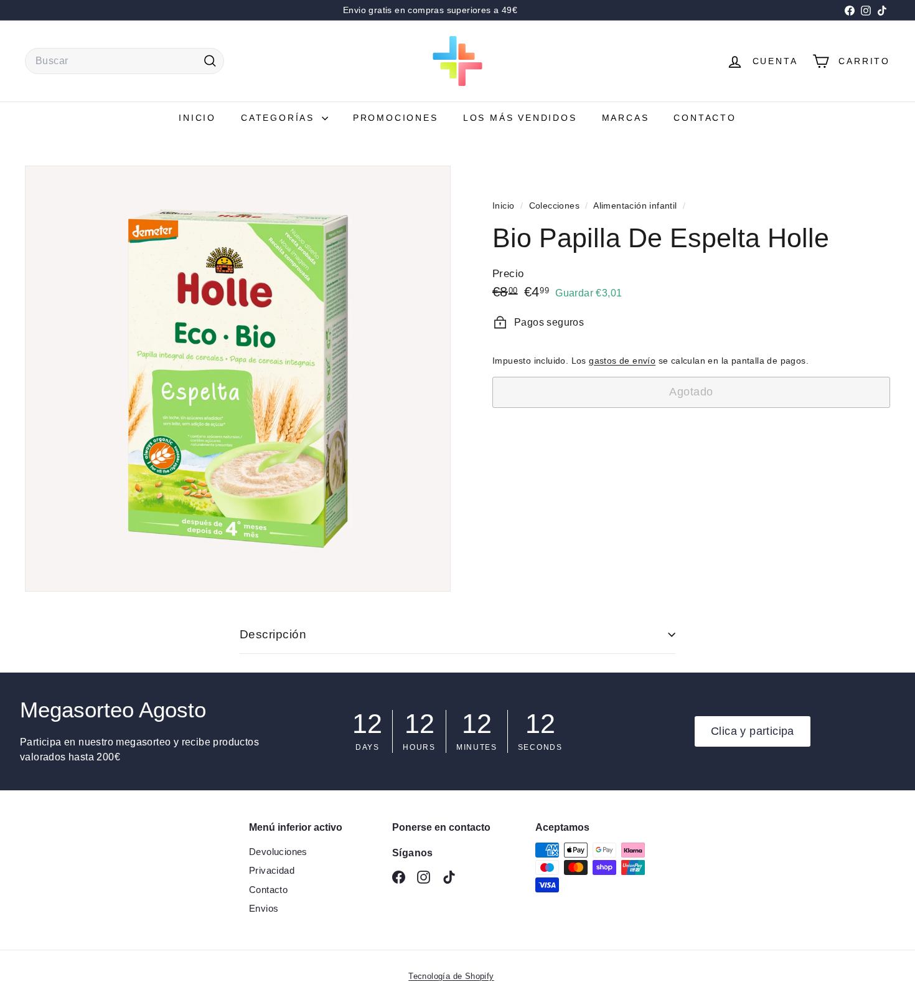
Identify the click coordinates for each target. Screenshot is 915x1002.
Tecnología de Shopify (451, 976)
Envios (263, 908)
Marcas (625, 118)
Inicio (197, 118)
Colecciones (556, 205)
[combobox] (124, 61)
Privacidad (271, 870)
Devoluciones (278, 851)
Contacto (704, 118)
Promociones (395, 118)
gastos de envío (622, 361)
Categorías (280, 118)
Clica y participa (752, 731)
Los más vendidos (520, 118)
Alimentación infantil (635, 205)
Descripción (273, 634)
